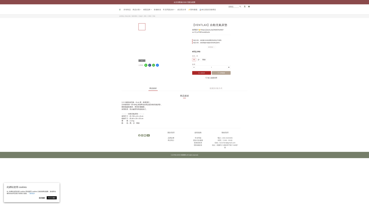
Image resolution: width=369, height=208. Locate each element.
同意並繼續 (52, 198)
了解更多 (32, 193)
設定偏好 (42, 198)
